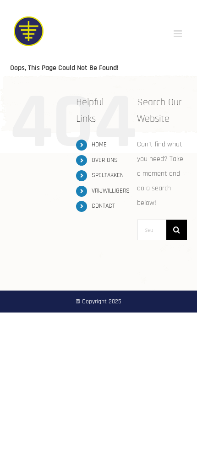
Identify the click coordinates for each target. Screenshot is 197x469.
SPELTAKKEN (108, 175)
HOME (99, 144)
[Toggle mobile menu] (178, 33)
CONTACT (103, 206)
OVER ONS (105, 160)
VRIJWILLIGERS (111, 191)
